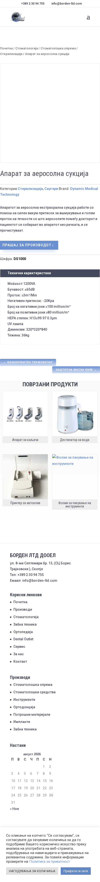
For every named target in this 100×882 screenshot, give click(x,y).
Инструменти (24, 700)
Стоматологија (26, 48)
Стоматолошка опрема (58, 48)
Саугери (51, 189)
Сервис (19, 646)
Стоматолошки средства (34, 692)
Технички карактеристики (29, 273)
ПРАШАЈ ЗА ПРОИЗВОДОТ (26, 245)
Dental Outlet (23, 639)
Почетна (6, 48)
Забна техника (25, 624)
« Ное (14, 809)
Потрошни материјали (31, 714)
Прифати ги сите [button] (76, 871)
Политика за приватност (49, 861)
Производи (22, 609)
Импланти (21, 722)
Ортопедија (23, 632)
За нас (18, 654)
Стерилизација (11, 54)
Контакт (20, 661)
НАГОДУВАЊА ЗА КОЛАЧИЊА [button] (32, 871)
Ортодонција (24, 707)
